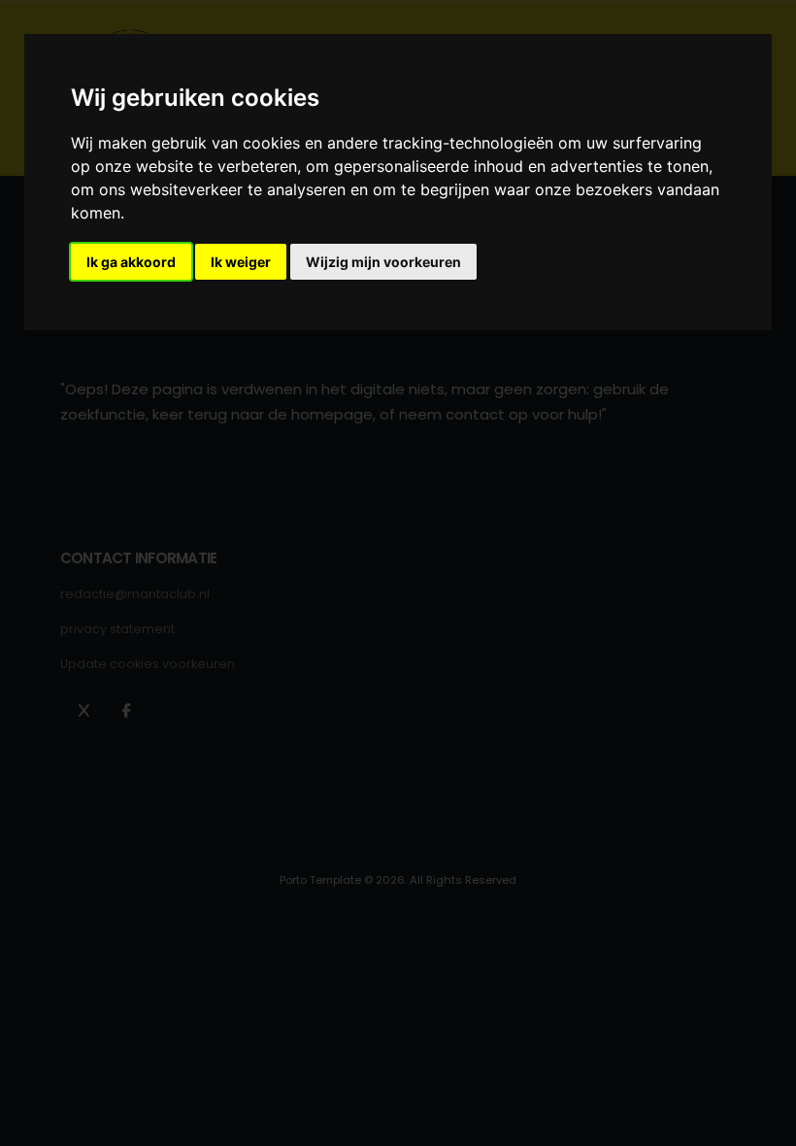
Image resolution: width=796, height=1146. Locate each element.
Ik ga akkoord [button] (131, 261)
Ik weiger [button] (241, 261)
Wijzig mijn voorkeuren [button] (383, 261)
